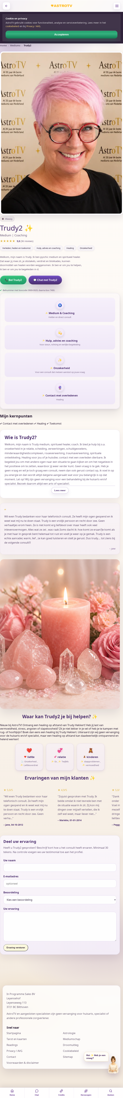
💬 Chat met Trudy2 (45, 280)
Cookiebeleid (71, 1051)
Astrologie (69, 1033)
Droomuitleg (70, 1045)
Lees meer (60, 490)
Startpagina (14, 1033)
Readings (12, 1045)
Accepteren (61, 34)
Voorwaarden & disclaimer (23, 1063)
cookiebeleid (12, 26)
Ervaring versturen (16, 947)
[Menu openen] (116, 5)
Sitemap (68, 1057)
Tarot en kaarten (17, 1039)
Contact (11, 1057)
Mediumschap (71, 1039)
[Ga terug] (6, 6)
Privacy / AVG (33, 26)
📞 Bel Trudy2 (13, 280)
